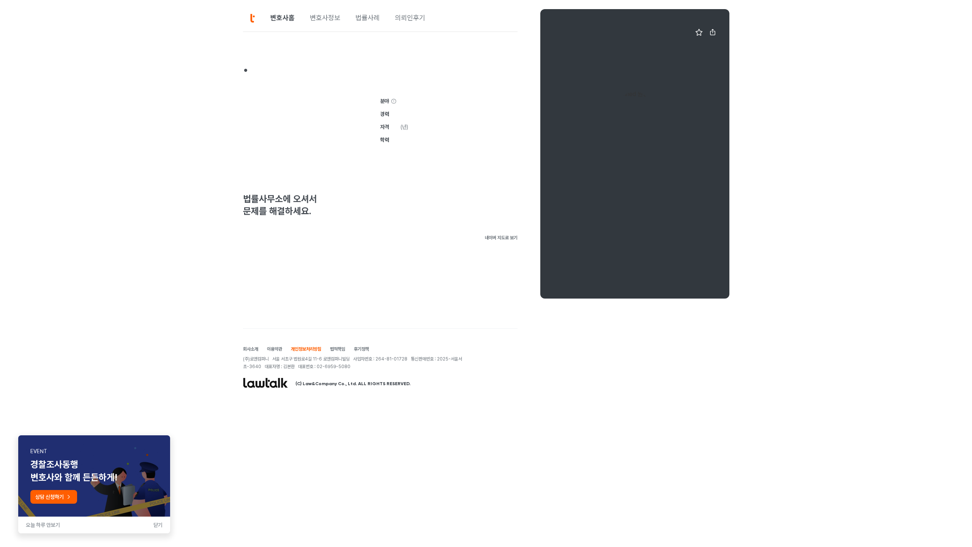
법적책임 (337, 349)
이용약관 (274, 349)
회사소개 (250, 349)
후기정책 (361, 349)
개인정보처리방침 (306, 349)
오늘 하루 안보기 (43, 525)
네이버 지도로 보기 (501, 237)
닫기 (158, 525)
